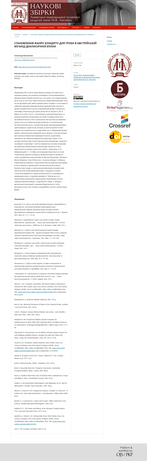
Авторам (75, 27)
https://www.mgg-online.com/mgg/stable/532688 (35, 292)
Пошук (132, 27)
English (109, 41)
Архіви (86, 27)
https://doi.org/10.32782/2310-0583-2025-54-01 (34, 67)
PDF (78, 55)
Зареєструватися (122, 2)
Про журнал (63, 27)
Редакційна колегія (46, 27)
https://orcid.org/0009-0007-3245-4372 (24, 60)
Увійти (133, 2)
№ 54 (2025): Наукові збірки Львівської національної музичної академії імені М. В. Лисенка (62, 34)
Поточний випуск (29, 27)
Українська (111, 44)
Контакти (96, 27)
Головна (15, 27)
